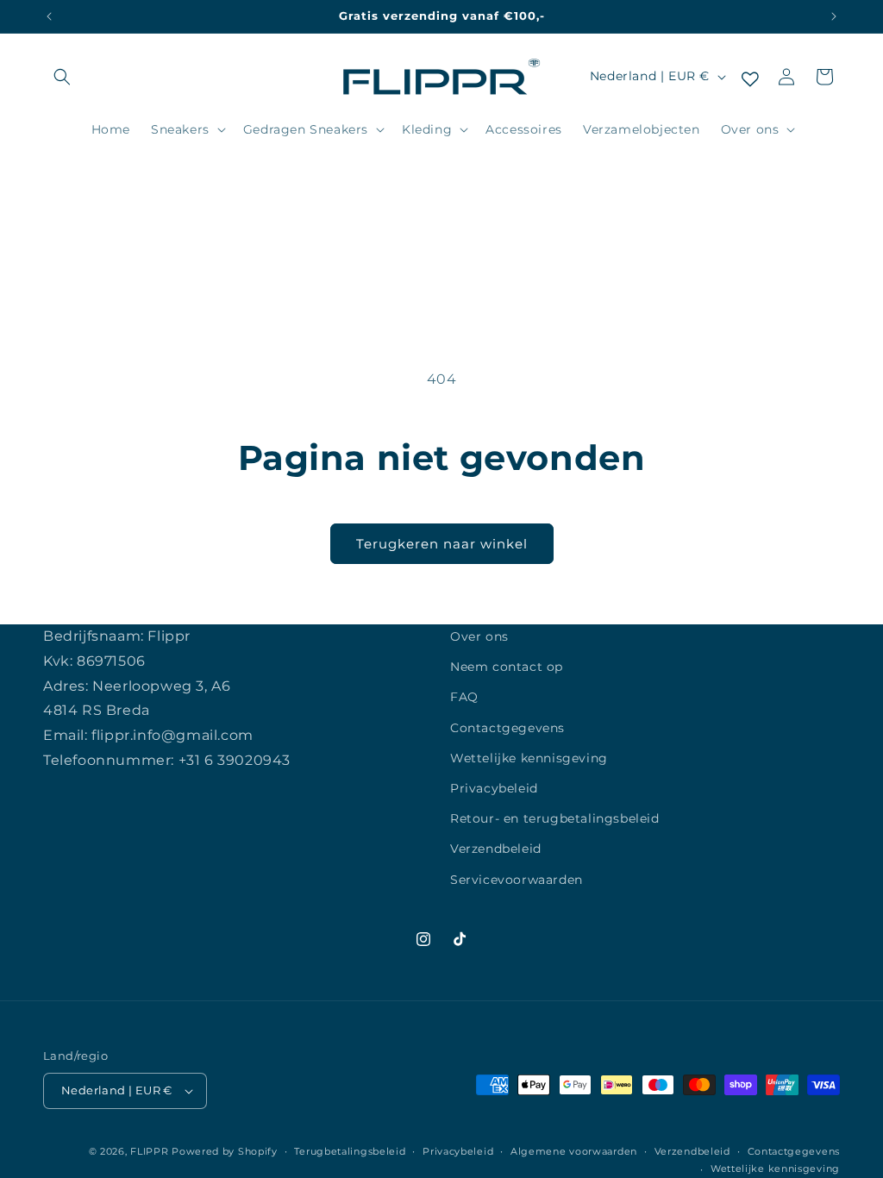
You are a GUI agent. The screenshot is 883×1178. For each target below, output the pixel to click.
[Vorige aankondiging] (49, 16)
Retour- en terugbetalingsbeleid (555, 818)
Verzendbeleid (496, 848)
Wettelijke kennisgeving (529, 758)
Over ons (479, 636)
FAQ (464, 697)
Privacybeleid (494, 788)
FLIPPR (149, 1151)
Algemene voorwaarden (573, 1151)
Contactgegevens (507, 728)
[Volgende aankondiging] (834, 16)
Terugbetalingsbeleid (349, 1151)
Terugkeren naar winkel (442, 544)
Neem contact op (506, 666)
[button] (62, 77)
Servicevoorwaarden (516, 879)
